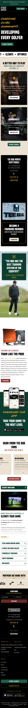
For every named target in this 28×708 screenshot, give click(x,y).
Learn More (5, 381)
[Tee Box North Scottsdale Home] (14, 610)
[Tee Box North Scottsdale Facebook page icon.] (13, 180)
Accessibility (14, 704)
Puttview (16, 652)
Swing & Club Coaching (7, 645)
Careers (3, 675)
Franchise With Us (14, 686)
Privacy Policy (24, 702)
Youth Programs (7, 558)
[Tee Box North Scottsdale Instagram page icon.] (15, 180)
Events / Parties (18, 645)
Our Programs (14, 97)
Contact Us (4, 667)
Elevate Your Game (8, 488)
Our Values (5, 563)
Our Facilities (14, 132)
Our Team (3, 662)
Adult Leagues (5, 651)
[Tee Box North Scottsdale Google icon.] (11, 180)
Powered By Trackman (9, 553)
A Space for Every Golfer (10, 548)
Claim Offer (14, 239)
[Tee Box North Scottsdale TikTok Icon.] (17, 180)
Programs (5, 641)
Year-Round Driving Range (11, 543)
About (3, 659)
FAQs (2, 664)
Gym (15, 650)
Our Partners (4, 669)
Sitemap (20, 704)
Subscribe (14, 601)
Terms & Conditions (6, 704)
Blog (2, 672)
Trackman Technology (20, 647)
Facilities (17, 641)
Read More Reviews (14, 479)
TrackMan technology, (10, 358)
